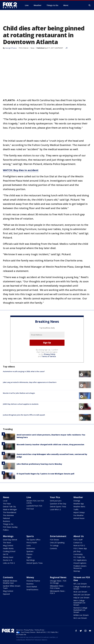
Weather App (78, 503)
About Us (78, 536)
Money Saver (8, 557)
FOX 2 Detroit (23, 48)
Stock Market (31, 586)
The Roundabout (9, 512)
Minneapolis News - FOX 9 (58, 592)
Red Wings (30, 560)
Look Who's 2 (55, 509)
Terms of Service (48, 356)
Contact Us (77, 542)
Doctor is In (7, 560)
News (32, 48)
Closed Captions (79, 563)
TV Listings (54, 545)
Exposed (6, 594)
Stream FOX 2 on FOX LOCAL (35, 502)
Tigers (28, 557)
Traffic (76, 509)
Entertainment (58, 536)
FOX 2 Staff (77, 539)
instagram (85, 631)
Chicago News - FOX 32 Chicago (58, 582)
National (6, 518)
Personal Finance (33, 581)
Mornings (8, 536)
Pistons (29, 554)
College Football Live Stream (81, 587)
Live (28, 497)
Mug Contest (8, 545)
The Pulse (7, 503)
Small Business (32, 589)
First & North (31, 542)
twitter (81, 631)
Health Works (8, 548)
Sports (30, 536)
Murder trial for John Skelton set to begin (19, 393)
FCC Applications (80, 560)
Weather (78, 497)
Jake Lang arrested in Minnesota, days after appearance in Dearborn (29, 382)
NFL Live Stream (80, 584)
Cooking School (9, 551)
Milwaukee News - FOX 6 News (57, 587)
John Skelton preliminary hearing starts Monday (39, 464)
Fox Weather (78, 515)
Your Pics (55, 497)
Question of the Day (58, 503)
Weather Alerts (79, 506)
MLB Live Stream (80, 592)
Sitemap (76, 571)
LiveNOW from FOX (34, 506)
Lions (28, 545)
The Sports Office (33, 539)
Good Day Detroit (10, 539)
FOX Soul (30, 509)
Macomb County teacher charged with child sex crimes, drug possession (50, 444)
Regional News (58, 577)
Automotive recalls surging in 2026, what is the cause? (24, 371)
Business (6, 521)
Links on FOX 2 (9, 563)
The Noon (7, 542)
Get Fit (5, 554)
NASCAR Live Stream (81, 594)
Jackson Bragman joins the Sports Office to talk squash (24, 415)
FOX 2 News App (80, 548)
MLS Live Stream (80, 618)
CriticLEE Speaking (57, 542)
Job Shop (77, 551)
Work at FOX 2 (79, 545)
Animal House (78, 518)
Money (30, 577)
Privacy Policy (49, 354)
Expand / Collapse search (89, 5)
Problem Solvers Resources (79, 567)
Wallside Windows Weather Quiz (10, 582)
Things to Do (8, 524)
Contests (53, 548)
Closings (76, 501)
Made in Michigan (10, 509)
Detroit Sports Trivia (58, 506)
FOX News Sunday (10, 527)
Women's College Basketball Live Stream (80, 610)
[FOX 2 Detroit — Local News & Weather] (11, 5)
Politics (6, 530)
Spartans (29, 551)
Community (78, 554)
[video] (85, 374)
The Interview (8, 515)
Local (5, 501)
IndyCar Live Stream (81, 597)
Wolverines (30, 548)
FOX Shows (54, 539)
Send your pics (55, 501)
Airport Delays (79, 512)
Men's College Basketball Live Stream (79, 602)
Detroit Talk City (9, 506)
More (65, 5)
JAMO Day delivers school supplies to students (20, 404)
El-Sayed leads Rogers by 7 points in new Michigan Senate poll (45, 474)
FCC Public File (79, 557)
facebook (76, 631)
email (90, 631)
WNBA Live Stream (81, 615)
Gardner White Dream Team (11, 587)
